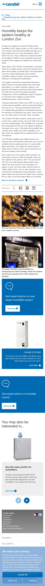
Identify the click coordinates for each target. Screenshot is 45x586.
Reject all (12, 580)
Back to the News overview (13, 180)
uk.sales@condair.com (14, 528)
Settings (33, 580)
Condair (11, 4)
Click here (11, 308)
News (8, 15)
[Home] (2, 15)
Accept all (22, 574)
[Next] (27, 500)
